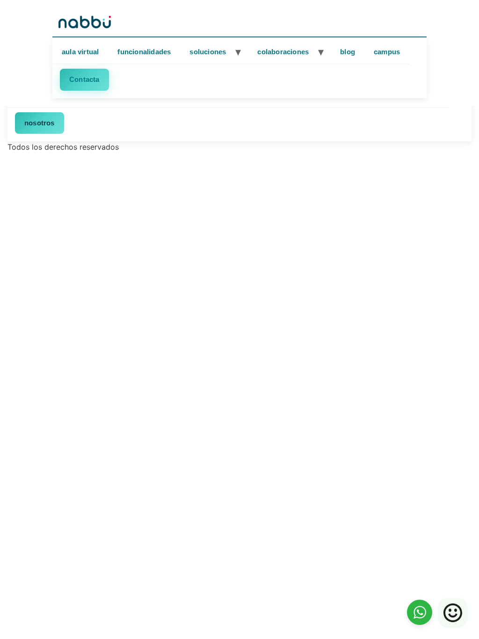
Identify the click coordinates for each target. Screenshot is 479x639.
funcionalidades (144, 52)
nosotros (39, 123)
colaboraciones (283, 52)
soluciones (207, 52)
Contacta (84, 79)
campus (387, 52)
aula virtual (80, 52)
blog (347, 52)
